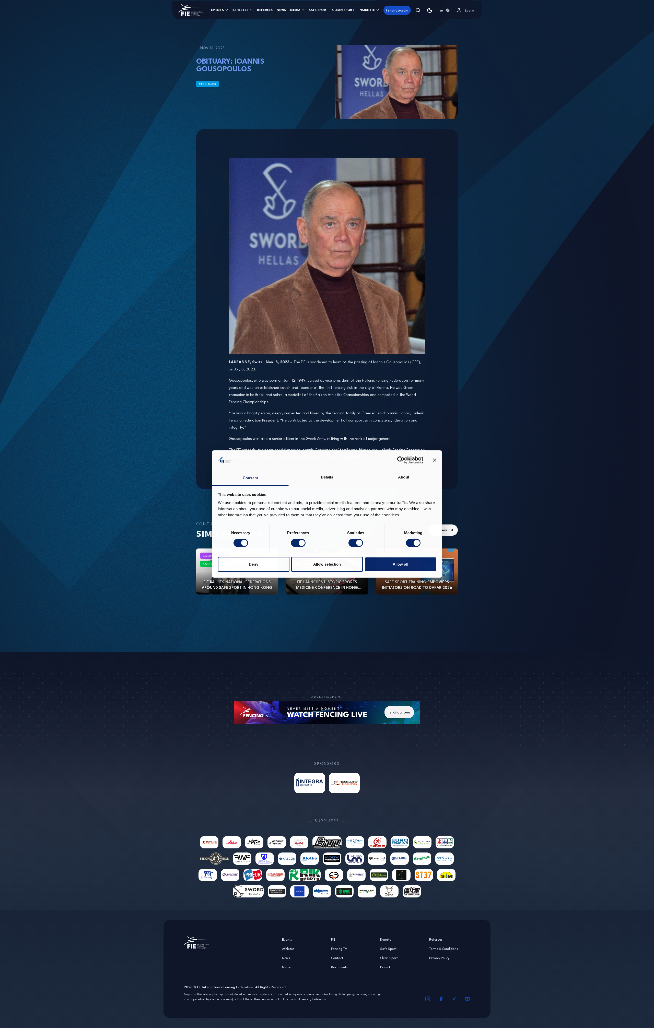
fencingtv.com (397, 10)
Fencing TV (339, 948)
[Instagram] (427, 998)
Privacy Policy (439, 958)
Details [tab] (327, 477)
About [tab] (403, 477)
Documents (339, 967)
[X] (454, 998)
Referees (265, 10)
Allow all (400, 564)
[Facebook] (440, 998)
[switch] (298, 543)
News (281, 10)
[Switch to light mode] (430, 10)
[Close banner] (434, 460)
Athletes (240, 10)
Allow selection (327, 564)
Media (295, 10)
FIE (333, 939)
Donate (385, 939)
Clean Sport (343, 10)
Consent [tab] (250, 478)
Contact (337, 958)
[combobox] (444, 10)
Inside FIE (366, 10)
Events (217, 10)
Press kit (386, 967)
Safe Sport (318, 10)
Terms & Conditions (443, 948)
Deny (253, 564)
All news (440, 530)
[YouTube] (467, 998)
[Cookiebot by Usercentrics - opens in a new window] (401, 460)
